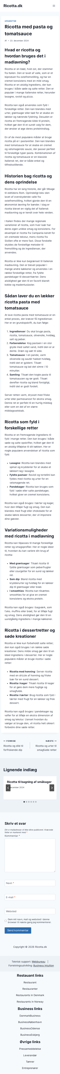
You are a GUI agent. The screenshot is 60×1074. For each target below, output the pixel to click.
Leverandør (30, 1055)
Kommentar (12, 835)
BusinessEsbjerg (30, 1034)
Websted (11, 911)
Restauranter (30, 988)
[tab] (24, 802)
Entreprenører (30, 1068)
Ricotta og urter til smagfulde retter (46, 745)
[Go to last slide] (8, 787)
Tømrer (30, 1061)
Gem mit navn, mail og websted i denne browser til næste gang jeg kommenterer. (29, 921)
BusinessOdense (30, 1028)
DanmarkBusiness (30, 1015)
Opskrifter (10, 21)
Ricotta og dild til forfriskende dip (13, 745)
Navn (10, 883)
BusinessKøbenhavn (30, 1022)
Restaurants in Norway (30, 1001)
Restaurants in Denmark (30, 995)
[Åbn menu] (54, 5)
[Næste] (52, 787)
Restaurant (30, 982)
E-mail (10, 897)
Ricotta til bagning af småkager (29, 782)
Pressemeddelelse (30, 1048)
